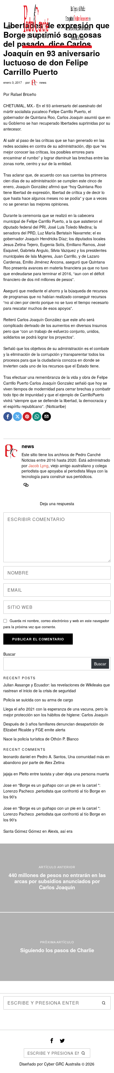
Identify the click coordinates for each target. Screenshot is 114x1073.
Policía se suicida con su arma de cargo (38, 699)
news (42, 82)
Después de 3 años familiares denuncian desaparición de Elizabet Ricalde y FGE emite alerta (53, 726)
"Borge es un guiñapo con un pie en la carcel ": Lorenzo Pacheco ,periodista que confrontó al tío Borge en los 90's (54, 790)
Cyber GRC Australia (62, 1064)
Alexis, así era (60, 831)
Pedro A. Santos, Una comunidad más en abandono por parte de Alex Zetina (56, 759)
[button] (104, 1003)
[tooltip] (7, 416)
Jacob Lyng (38, 465)
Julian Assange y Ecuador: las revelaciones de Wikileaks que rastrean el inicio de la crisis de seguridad (56, 687)
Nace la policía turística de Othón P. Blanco (41, 739)
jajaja (7, 773)
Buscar (9, 654)
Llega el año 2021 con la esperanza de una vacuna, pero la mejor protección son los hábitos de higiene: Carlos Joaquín (55, 711)
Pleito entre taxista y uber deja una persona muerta (64, 773)
